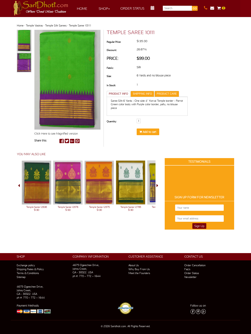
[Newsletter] (213, 8)
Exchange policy (26, 265)
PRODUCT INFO (118, 93)
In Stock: (111, 85)
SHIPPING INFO (142, 93)
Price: (113, 58)
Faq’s (187, 269)
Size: (109, 76)
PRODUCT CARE (167, 93)
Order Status (132, 8)
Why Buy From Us (139, 269)
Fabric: (110, 67)
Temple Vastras (34, 25)
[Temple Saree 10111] (24, 41)
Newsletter (190, 277)
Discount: (112, 50)
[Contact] (207, 8)
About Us (133, 265)
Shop (103, 8)
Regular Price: (114, 41)
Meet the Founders (139, 273)
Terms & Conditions (28, 273)
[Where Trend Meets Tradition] (41, 7)
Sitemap (21, 277)
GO (195, 8)
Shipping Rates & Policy (30, 269)
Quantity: (111, 121)
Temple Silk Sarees (55, 25)
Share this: (40, 140)
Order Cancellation (195, 265)
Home (82, 8)
